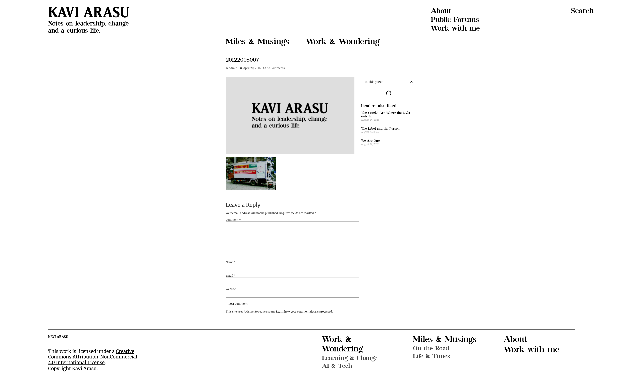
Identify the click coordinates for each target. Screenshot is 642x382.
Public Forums (455, 20)
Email (231, 275)
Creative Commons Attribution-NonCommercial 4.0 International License (92, 356)
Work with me (455, 28)
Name (231, 262)
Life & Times (431, 356)
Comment (233, 219)
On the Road (431, 348)
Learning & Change (350, 358)
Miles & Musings (444, 339)
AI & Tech (337, 365)
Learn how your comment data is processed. (304, 311)
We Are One (370, 140)
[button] (411, 82)
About (441, 11)
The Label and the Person (380, 128)
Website (231, 289)
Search (582, 11)
